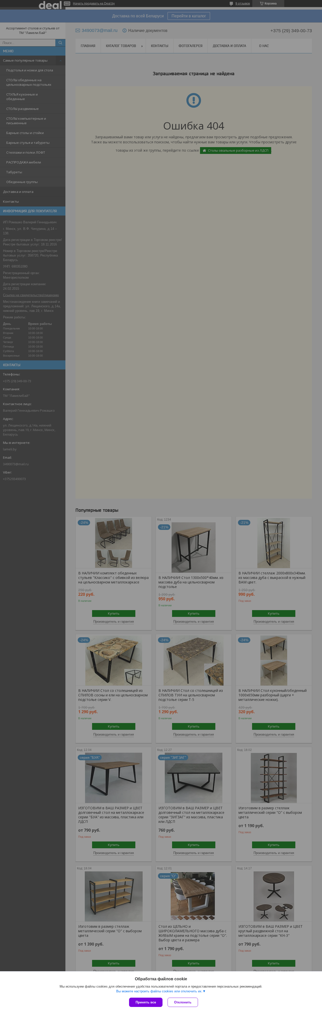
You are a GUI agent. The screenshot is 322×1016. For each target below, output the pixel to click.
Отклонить (182, 1002)
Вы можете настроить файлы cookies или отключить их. (159, 991)
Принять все (146, 1002)
